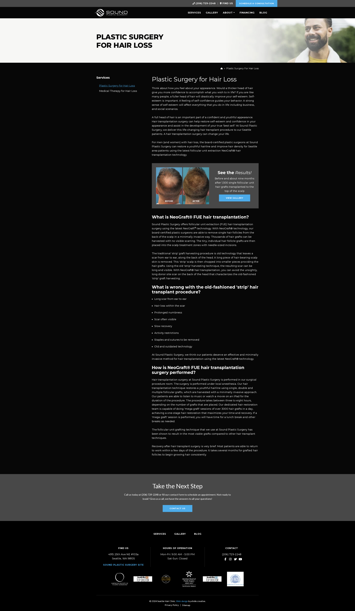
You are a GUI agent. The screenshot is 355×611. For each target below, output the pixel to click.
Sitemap (186, 605)
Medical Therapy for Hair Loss (118, 91)
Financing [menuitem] (247, 12)
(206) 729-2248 (231, 554)
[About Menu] (234, 12)
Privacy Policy (172, 605)
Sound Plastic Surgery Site (123, 565)
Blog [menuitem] (263, 12)
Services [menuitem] (194, 12)
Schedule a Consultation (256, 3)
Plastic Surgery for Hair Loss (117, 85)
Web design (182, 601)
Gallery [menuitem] (212, 12)
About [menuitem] (228, 12)
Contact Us (178, 508)
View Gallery (234, 198)
